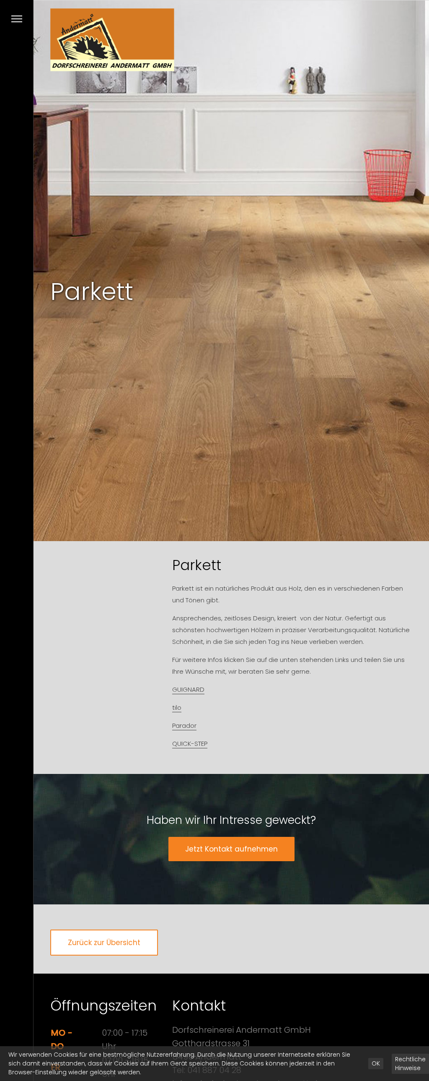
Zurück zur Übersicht (104, 943)
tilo (176, 707)
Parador (184, 725)
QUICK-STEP (189, 743)
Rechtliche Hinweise (410, 1063)
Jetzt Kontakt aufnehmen (231, 849)
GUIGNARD (188, 689)
